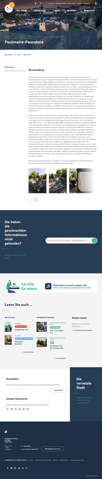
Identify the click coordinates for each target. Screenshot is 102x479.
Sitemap (55, 460)
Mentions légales (63, 460)
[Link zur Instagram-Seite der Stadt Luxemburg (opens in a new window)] (15, 409)
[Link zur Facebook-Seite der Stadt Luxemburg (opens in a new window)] (7, 409)
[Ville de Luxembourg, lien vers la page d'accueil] (10, 12)
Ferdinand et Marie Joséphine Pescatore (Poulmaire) (22, 38)
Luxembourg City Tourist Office (15, 460)
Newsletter (86, 3)
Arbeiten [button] (72, 10)
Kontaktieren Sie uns (52, 449)
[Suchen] (94, 240)
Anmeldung (58, 390)
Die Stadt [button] (22, 10)
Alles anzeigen (29, 352)
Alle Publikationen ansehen (83, 330)
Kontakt (79, 3)
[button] (95, 3)
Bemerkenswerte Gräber (57, 37)
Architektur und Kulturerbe (37, 37)
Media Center (72, 3)
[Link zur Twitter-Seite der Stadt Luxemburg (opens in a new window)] (11, 409)
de (41, 3)
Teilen (18, 54)
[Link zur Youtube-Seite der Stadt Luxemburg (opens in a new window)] (19, 409)
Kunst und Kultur (19, 37)
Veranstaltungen (61, 3)
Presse (31, 460)
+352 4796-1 (27, 446)
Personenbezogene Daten (77, 460)
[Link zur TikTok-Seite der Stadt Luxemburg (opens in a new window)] (27, 409)
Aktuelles (51, 3)
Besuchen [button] (89, 10)
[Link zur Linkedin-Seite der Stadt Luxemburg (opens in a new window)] (23, 409)
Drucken (28, 54)
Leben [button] (57, 10)
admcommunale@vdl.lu (31, 449)
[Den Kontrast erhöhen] (35, 3)
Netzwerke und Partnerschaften (43, 460)
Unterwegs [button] (40, 10)
